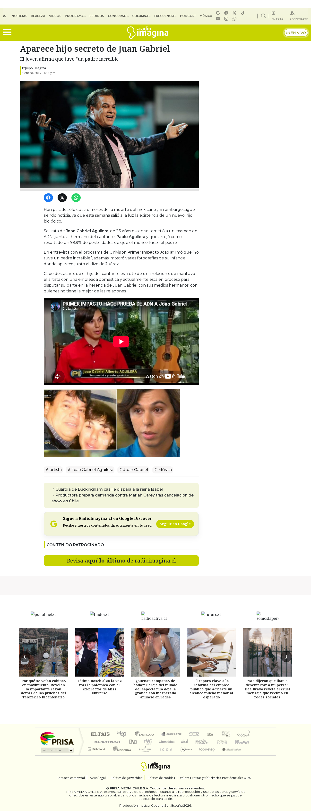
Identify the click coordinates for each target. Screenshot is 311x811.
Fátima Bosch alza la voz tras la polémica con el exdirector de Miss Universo (100, 687)
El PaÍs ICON (165, 755)
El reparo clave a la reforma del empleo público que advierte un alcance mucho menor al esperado (211, 689)
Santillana (146, 734)
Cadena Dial (227, 742)
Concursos (118, 16)
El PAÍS (100, 734)
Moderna (121, 755)
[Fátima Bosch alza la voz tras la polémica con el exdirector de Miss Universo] (99, 652)
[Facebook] (227, 13)
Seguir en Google (175, 523)
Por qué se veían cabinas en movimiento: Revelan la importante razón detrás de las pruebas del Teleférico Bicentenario (43, 689)
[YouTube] (218, 19)
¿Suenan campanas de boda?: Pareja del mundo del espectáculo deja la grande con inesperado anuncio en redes (155, 689)
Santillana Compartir (172, 734)
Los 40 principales (123, 734)
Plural (143, 755)
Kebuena (244, 742)
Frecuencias (165, 16)
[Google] (218, 13)
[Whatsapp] (235, 19)
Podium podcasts (97, 748)
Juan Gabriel (135, 469)
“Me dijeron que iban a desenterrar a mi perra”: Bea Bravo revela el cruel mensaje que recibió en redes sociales (267, 689)
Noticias (19, 16)
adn (225, 734)
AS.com (209, 734)
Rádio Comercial (251, 755)
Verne (212, 742)
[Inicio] (7, 16)
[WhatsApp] (76, 198)
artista (55, 469)
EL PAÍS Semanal (197, 742)
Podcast (188, 16)
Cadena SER (194, 734)
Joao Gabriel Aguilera (92, 469)
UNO (133, 742)
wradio (147, 742)
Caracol (243, 734)
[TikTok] (243, 13)
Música (206, 16)
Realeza (38, 16)
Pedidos (96, 16)
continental (184, 742)
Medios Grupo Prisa (56, 750)
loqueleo (205, 755)
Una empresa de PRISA (56, 738)
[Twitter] (63, 198)
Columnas (141, 16)
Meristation (229, 755)
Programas (75, 16)
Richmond (97, 755)
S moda (184, 755)
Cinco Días (166, 742)
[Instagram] (227, 19)
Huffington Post (106, 742)
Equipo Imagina (34, 68)
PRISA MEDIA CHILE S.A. (129, 788)
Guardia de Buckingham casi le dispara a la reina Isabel (109, 489)
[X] (235, 13)
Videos (55, 16)
